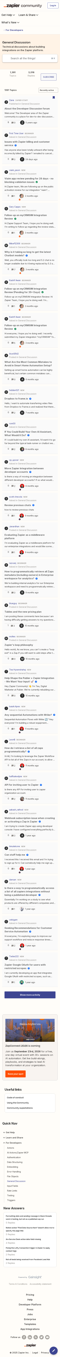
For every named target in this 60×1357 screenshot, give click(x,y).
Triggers (11, 1200)
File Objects (12, 1176)
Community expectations (20, 1107)
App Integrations (30, 1329)
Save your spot (15, 1074)
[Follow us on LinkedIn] (30, 1337)
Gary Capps (15, 206)
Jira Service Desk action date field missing (23, 1239)
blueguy (13, 603)
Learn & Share (26, 14)
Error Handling (14, 1171)
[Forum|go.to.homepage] (23, 5)
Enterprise (30, 1319)
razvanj (12, 563)
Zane (11, 100)
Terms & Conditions (18, 1284)
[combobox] (30, 58)
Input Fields (12, 1186)
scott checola (15, 496)
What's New (8, 22)
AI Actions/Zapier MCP (18, 1152)
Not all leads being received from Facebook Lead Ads (28, 1259)
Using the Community (18, 1102)
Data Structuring (14, 1162)
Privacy (45, 1352)
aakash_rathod (16, 809)
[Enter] (5, 58)
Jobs (30, 1314)
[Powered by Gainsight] (30, 1278)
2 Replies (10, 1254)
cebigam (13, 919)
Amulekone (14, 846)
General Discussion (16, 1181)
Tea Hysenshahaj (17, 669)
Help (30, 1299)
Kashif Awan (15, 280)
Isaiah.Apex (14, 706)
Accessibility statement (40, 1284)
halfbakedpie (15, 776)
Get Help (6, 14)
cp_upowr (14, 460)
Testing (10, 1195)
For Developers (14, 30)
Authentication (14, 1157)
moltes (12, 636)
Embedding (12, 1167)
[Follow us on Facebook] (24, 1337)
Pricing (30, 1294)
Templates (30, 1324)
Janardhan (14, 526)
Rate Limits (12, 1190)
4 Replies (10, 1242)
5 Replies (10, 1222)
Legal (35, 1352)
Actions (10, 1148)
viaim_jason (14, 170)
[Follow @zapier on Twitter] (41, 1337)
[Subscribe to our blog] (35, 1337)
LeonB (12, 739)
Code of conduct (15, 1097)
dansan (12, 879)
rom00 (12, 423)
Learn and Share (14, 1137)
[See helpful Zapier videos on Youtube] (47, 1337)
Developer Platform (30, 1304)
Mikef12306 (14, 243)
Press (30, 1309)
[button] (54, 1351)
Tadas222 (14, 956)
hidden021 (14, 390)
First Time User (16, 133)
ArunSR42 (14, 353)
